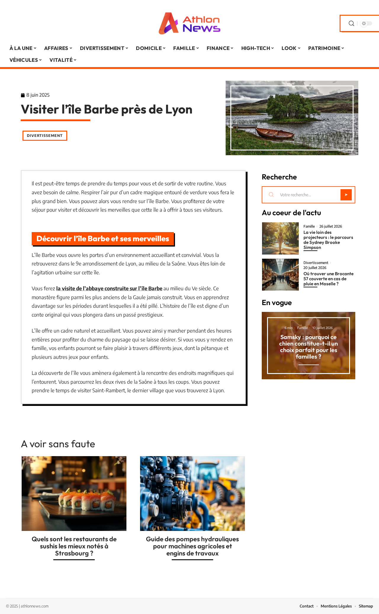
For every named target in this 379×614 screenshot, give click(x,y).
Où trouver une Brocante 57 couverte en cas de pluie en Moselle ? (328, 278)
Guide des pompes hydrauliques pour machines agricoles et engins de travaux (192, 546)
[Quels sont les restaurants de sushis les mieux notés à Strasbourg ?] (74, 493)
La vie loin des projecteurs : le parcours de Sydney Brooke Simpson (328, 239)
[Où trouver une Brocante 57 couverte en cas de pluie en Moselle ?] (280, 274)
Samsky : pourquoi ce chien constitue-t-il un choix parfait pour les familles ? (308, 346)
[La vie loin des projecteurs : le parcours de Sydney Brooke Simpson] (280, 238)
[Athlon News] (189, 23)
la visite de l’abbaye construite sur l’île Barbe (109, 288)
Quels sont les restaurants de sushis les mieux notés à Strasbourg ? (74, 546)
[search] (351, 23)
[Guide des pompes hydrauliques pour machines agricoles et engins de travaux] (192, 493)
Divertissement (45, 135)
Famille (309, 226)
